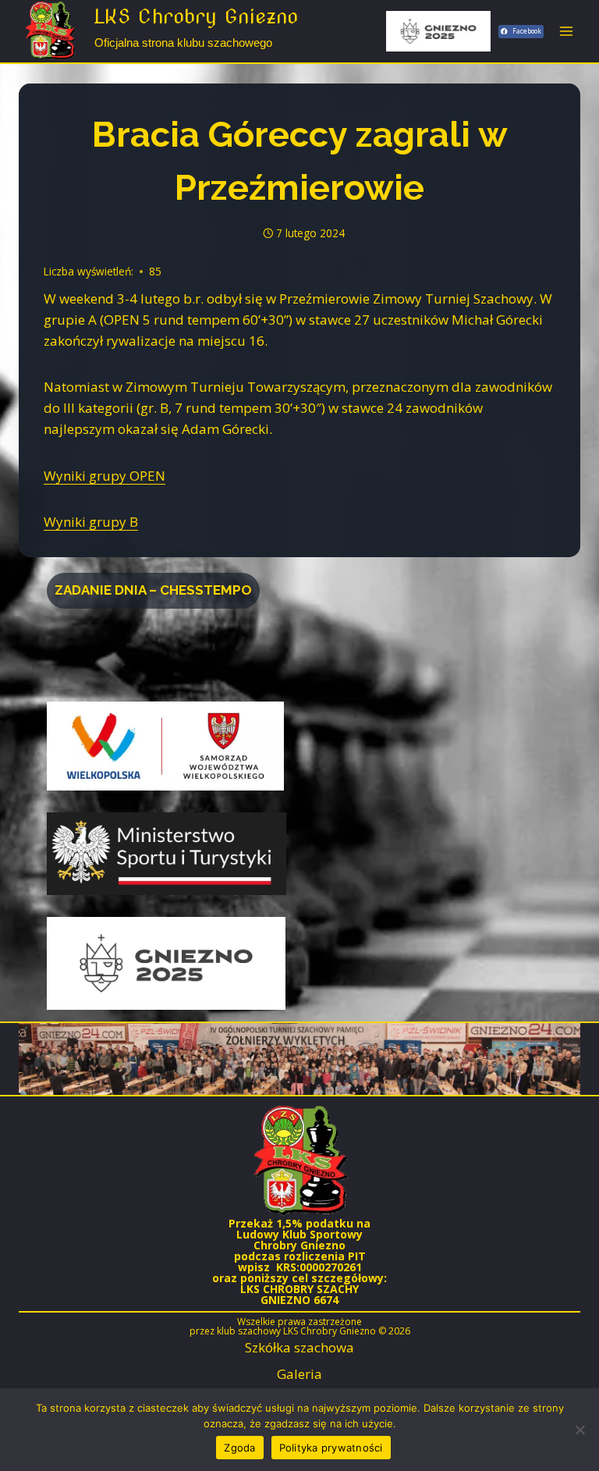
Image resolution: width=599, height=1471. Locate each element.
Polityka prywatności (331, 1447)
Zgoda (239, 1447)
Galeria (299, 1374)
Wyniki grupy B (91, 522)
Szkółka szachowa (299, 1347)
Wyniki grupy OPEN (104, 476)
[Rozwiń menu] (565, 31)
